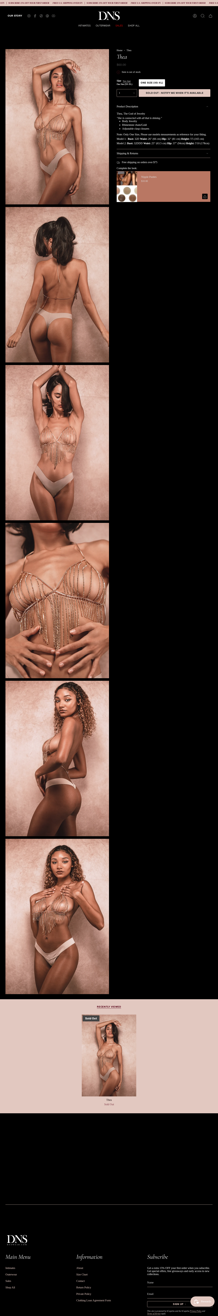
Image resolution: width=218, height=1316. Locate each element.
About (79, 1268)
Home (119, 50)
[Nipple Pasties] (127, 186)
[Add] (205, 196)
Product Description (127, 106)
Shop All (10, 1287)
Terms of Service (154, 1313)
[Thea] (109, 1055)
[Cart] (210, 16)
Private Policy (83, 1293)
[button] (84, 26)
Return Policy (83, 1287)
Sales (8, 1281)
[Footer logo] (16, 1240)
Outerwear (11, 1274)
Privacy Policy (195, 1311)
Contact (80, 1281)
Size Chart (82, 1274)
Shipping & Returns (127, 153)
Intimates (10, 1268)
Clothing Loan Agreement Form (93, 1300)
